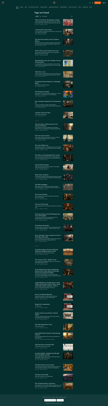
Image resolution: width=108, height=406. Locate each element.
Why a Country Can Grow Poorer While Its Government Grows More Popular (47, 196)
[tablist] (41, 16)
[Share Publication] (92, 3)
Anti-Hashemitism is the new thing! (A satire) (44, 252)
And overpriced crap (39, 326)
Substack (48, 403)
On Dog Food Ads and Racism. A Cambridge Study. (47, 82)
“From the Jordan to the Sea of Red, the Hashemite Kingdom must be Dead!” (46, 250)
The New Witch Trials (41, 204)
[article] (54, 23)
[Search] (90, 3)
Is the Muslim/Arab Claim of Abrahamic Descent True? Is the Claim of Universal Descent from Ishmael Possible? (47, 271)
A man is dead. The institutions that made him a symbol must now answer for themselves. (48, 32)
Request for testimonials (42, 304)
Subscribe (97, 2)
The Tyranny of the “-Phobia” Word (45, 259)
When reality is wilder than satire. (42, 85)
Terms (57, 397)
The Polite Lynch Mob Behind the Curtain (47, 155)
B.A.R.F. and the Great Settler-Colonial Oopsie (46, 313)
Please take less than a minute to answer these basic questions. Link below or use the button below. (46, 297)
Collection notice (62, 397)
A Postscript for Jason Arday (43, 29)
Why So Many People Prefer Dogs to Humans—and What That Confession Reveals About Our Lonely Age (47, 138)
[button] (17, 7)
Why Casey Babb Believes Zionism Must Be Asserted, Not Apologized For (47, 337)
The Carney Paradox (41, 194)
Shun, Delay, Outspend (41, 175)
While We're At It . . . (41, 72)
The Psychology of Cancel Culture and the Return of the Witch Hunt (48, 206)
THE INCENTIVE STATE (42, 165)
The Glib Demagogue (41, 184)
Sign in (104, 2)
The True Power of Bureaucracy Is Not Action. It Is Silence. (46, 125)
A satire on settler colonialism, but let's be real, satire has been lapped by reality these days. (47, 317)
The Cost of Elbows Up (41, 145)
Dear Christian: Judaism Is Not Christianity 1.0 (48, 102)
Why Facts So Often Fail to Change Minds (44, 376)
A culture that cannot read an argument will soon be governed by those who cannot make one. (46, 218)
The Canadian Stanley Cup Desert (45, 383)
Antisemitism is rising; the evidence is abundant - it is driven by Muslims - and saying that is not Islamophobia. (48, 94)
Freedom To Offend (44, 24)
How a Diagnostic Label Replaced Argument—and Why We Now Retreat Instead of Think (47, 262)
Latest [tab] (37, 16)
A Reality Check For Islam (42, 112)
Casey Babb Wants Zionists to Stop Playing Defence (47, 334)
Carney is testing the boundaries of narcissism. (45, 287)
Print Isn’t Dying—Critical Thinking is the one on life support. (47, 214)
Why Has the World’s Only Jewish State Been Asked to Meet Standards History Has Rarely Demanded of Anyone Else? (47, 43)
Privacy (53, 397)
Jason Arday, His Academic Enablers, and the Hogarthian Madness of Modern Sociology (47, 53)
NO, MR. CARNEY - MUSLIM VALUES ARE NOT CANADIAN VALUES (47, 354)
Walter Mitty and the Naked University (47, 50)
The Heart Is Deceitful (41, 374)
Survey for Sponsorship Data (43, 294)
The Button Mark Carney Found (44, 365)
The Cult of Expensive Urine (43, 324)
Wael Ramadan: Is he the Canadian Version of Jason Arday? (48, 61)
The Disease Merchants (42, 225)
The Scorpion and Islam (42, 91)
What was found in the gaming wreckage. (47, 20)
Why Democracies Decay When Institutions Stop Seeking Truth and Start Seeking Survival (47, 167)
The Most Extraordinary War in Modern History (47, 40)
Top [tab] (40, 16)
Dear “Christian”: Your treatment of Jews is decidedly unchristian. (48, 236)
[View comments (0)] (44, 181)
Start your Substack (50, 400)
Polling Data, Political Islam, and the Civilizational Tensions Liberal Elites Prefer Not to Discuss (47, 357)
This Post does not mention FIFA (44, 344)
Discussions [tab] (44, 16)
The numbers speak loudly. (41, 114)
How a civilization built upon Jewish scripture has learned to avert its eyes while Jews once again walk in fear (48, 239)
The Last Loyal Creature (42, 135)
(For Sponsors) (38, 306)
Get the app (60, 400)
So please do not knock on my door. (42, 346)
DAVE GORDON (51, 339)
